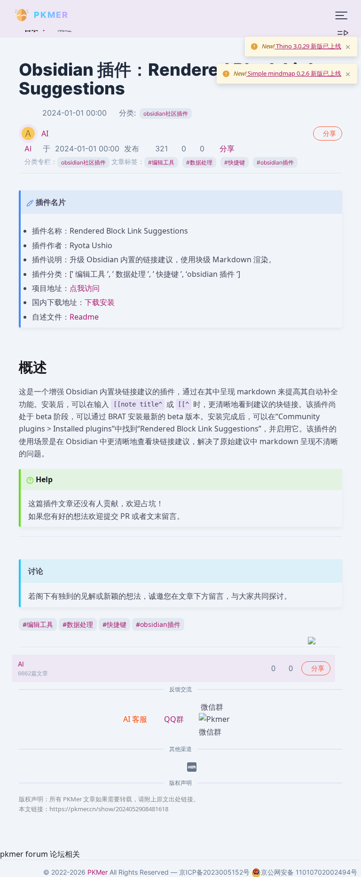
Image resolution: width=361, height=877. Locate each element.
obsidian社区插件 (165, 113)
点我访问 (85, 288)
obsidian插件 (275, 162)
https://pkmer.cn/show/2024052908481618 (108, 809)
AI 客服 (136, 719)
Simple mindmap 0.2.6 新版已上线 (293, 73)
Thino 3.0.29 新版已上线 (308, 46)
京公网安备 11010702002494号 (309, 872)
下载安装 (100, 302)
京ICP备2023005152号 (214, 872)
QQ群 (174, 719)
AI (44, 133)
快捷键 (234, 162)
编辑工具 (161, 162)
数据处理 (199, 162)
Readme (84, 317)
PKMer (97, 872)
